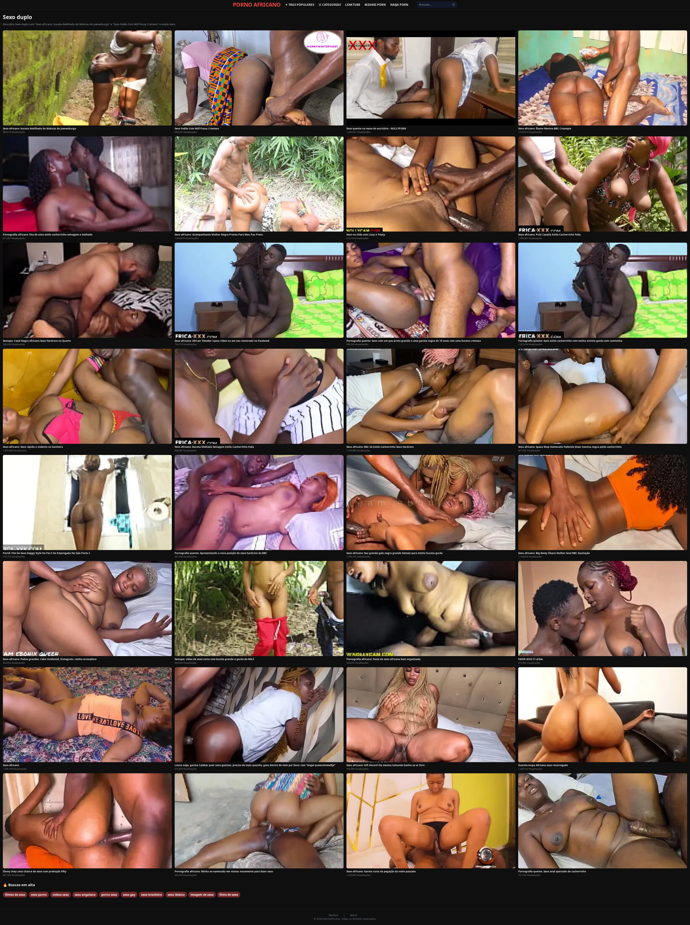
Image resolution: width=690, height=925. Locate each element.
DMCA (353, 915)
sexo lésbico (176, 895)
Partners (334, 915)
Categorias (331, 5)
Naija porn (399, 5)
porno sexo (109, 895)
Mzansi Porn (375, 5)
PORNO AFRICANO (257, 4)
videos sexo (60, 895)
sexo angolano (85, 895)
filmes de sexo (15, 895)
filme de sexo (228, 895)
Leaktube (352, 5)
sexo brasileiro (151, 895)
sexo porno (39, 895)
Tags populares (301, 5)
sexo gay (129, 895)
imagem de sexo (202, 895)
